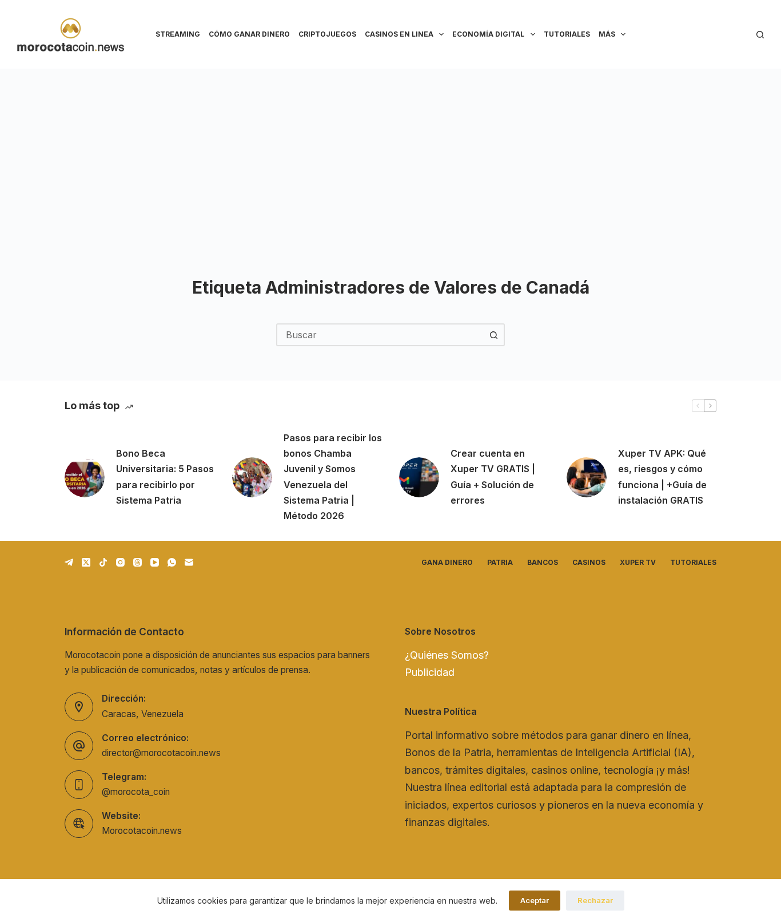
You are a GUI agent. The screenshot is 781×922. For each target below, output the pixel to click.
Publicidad (430, 672)
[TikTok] (103, 562)
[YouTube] (154, 562)
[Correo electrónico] (189, 562)
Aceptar (534, 900)
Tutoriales (567, 34)
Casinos (588, 562)
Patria (500, 562)
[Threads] (137, 562)
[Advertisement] (390, 154)
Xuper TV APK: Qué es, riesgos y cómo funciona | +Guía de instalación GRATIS (662, 477)
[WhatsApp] (172, 562)
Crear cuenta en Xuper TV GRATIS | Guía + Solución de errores (493, 477)
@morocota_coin (136, 791)
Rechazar (595, 900)
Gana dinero (447, 562)
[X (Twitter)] (86, 562)
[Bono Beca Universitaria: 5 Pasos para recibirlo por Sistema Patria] (85, 477)
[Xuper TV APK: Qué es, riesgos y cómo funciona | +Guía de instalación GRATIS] (587, 477)
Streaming (178, 34)
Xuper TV (638, 562)
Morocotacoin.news (142, 830)
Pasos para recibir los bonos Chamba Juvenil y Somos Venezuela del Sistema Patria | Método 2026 (333, 476)
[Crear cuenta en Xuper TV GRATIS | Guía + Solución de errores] (419, 477)
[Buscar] (760, 34)
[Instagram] (120, 562)
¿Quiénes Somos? (447, 655)
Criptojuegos (327, 34)
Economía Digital (488, 34)
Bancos (542, 562)
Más (607, 34)
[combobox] (380, 334)
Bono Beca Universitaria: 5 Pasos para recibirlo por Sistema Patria (165, 477)
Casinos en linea (399, 34)
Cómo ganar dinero (249, 34)
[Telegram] (69, 562)
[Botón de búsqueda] (493, 335)
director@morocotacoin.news (161, 752)
